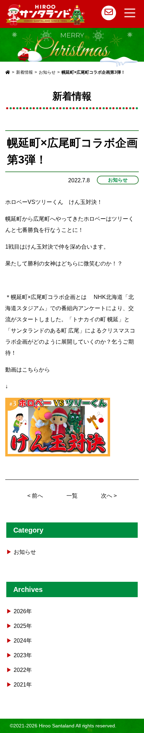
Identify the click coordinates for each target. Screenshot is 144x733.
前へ (37, 496)
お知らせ (118, 180)
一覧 (72, 496)
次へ (106, 496)
